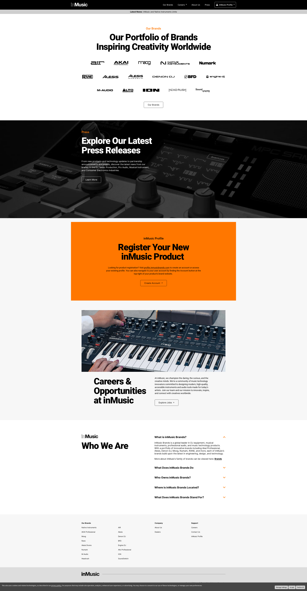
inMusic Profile (226, 5)
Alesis (120, 532)
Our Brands (168, 5)
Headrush (85, 559)
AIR (119, 527)
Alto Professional (124, 550)
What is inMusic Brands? (170, 437)
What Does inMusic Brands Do (174, 467)
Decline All (300, 587)
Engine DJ (122, 545)
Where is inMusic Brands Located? (176, 487)
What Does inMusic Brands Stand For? (179, 497)
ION (119, 554)
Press (207, 5)
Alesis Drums (87, 545)
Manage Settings (281, 587)
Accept (292, 587)
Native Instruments (89, 527)
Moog (84, 536)
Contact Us (195, 532)
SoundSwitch (123, 559)
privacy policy (56, 585)
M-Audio (85, 554)
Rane (84, 541)
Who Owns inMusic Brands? (172, 477)
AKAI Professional (88, 532)
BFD (119, 541)
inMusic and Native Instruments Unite (153, 12)
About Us (196, 5)
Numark (85, 550)
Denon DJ (122, 536)
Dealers (158, 532)
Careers (181, 5)
